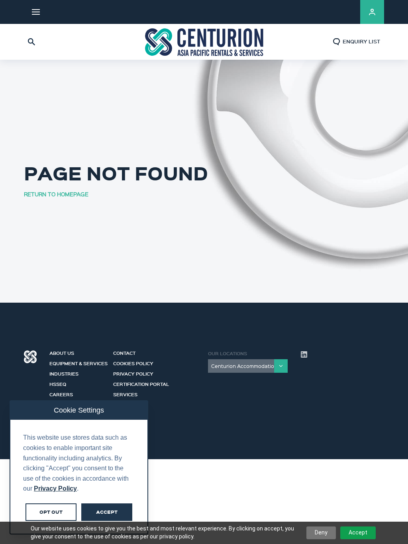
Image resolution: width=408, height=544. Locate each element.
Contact (124, 352)
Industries (63, 372)
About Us (61, 352)
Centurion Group (30, 356)
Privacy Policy (133, 372)
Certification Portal (141, 383)
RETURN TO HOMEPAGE (56, 194)
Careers (61, 393)
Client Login (372, 12)
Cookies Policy (133, 362)
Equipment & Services (78, 362)
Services (125, 393)
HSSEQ (57, 383)
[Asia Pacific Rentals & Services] (204, 41)
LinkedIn (344, 12)
